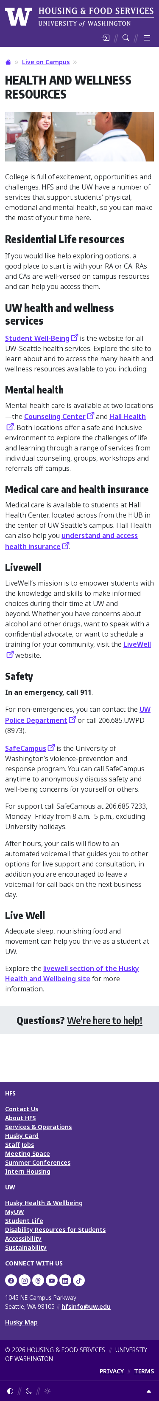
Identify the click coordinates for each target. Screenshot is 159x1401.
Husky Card (22, 1136)
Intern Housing (27, 1171)
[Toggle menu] (147, 38)
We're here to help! (104, 1020)
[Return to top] (149, 1391)
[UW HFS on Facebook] (11, 1280)
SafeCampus (25, 748)
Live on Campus (46, 62)
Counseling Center (55, 416)
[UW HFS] (79, 16)
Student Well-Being (37, 338)
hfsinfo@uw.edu (86, 1306)
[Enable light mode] (47, 1391)
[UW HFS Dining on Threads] (38, 1280)
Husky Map (21, 1322)
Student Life (24, 1221)
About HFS (20, 1118)
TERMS (144, 1371)
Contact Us (21, 1109)
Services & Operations (38, 1127)
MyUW (14, 1212)
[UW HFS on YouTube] (52, 1280)
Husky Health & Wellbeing (44, 1203)
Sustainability (26, 1247)
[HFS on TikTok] (79, 1280)
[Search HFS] (125, 37)
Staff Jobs (19, 1145)
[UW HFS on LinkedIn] (65, 1280)
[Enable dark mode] (29, 1391)
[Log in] (105, 38)
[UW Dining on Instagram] (25, 1280)
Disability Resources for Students (55, 1230)
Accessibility (23, 1238)
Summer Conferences (37, 1162)
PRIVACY (112, 1371)
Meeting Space (27, 1153)
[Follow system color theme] (10, 1391)
